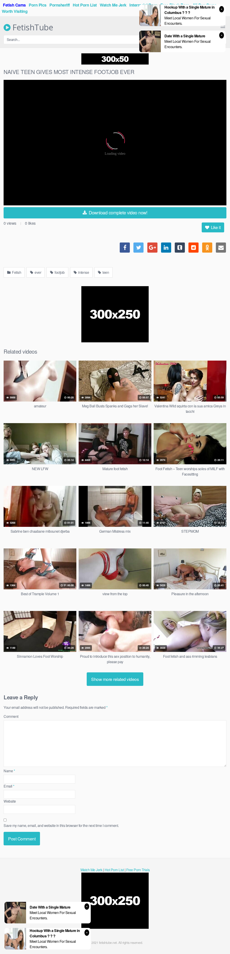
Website (10, 801)
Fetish (16, 272)
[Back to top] (217, 939)
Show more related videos (115, 679)
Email (9, 786)
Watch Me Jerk (91, 869)
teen (105, 272)
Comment (11, 716)
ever (37, 272)
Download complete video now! (118, 212)
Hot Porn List (114, 869)
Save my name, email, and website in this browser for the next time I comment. (61, 825)
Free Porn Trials (138, 869)
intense (83, 272)
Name (9, 770)
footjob (59, 272)
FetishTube (32, 27)
